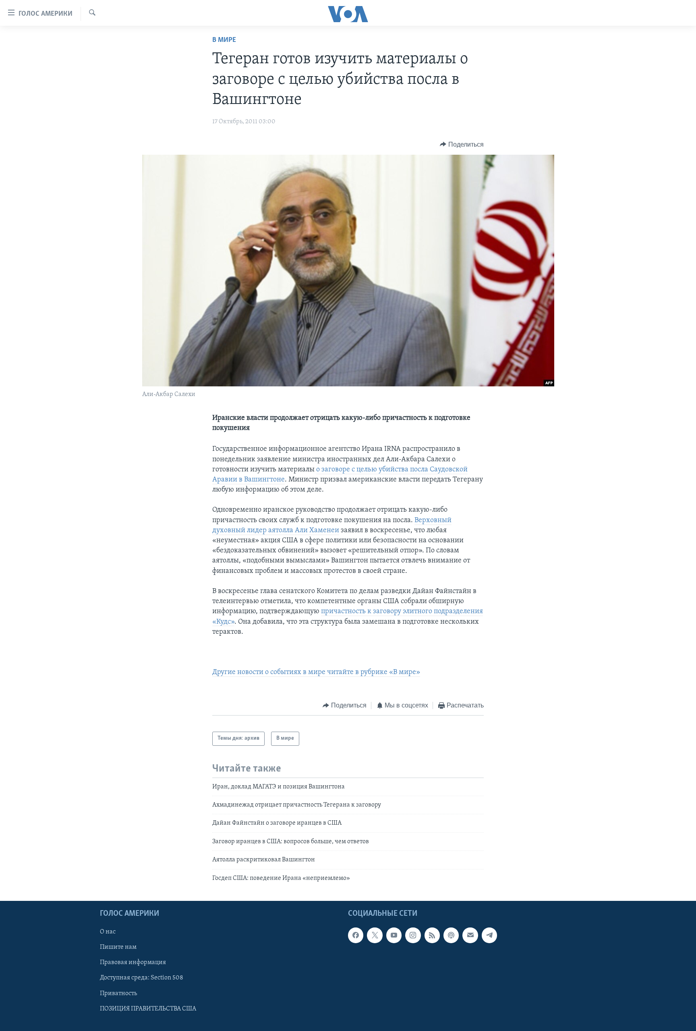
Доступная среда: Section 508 (141, 978)
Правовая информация (133, 962)
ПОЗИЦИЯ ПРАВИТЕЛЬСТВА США (148, 1009)
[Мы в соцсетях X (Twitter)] (374, 935)
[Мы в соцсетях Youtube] (394, 935)
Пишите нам (118, 947)
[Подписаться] (470, 935)
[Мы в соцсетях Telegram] (489, 935)
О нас (108, 932)
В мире (224, 40)
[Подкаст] (451, 935)
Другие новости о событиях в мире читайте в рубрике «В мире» (316, 672)
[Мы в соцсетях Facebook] (355, 935)
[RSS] (432, 935)
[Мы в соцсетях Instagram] (412, 935)
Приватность (118, 993)
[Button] (462, 144)
